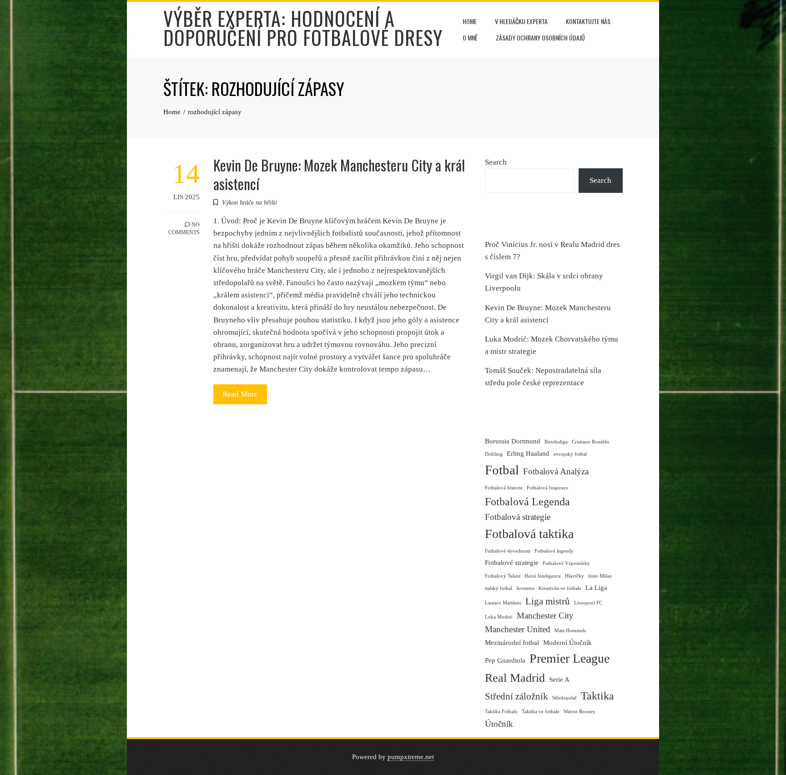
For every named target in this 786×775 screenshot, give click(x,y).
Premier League (569, 658)
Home (470, 21)
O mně (470, 37)
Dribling (494, 454)
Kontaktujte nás (588, 21)
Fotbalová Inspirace (547, 487)
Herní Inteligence (542, 576)
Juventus (525, 588)
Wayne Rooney (579, 711)
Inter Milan (600, 576)
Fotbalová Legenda (527, 502)
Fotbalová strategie (517, 517)
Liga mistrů (547, 601)
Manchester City (545, 615)
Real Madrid (515, 677)
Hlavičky (574, 576)
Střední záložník (516, 696)
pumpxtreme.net (411, 756)
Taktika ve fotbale (540, 711)
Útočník (499, 724)
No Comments (184, 228)
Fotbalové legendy (554, 551)
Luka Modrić (499, 616)
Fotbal (502, 470)
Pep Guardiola (505, 660)
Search (496, 162)
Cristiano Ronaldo (591, 441)
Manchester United (517, 629)
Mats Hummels (570, 630)
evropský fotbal (570, 454)
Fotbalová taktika (529, 534)
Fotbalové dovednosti (507, 551)
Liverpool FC (588, 602)
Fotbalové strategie (512, 562)
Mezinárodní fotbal (512, 642)
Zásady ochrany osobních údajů (540, 37)
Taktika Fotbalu (501, 711)
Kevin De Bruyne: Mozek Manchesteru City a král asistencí (339, 174)
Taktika (597, 696)
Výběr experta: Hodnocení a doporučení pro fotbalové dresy (303, 27)
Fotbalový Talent (502, 576)
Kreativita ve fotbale (560, 588)
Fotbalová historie (504, 487)
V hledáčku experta (521, 21)
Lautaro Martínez (503, 602)
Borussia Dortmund (512, 441)
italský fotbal (498, 588)
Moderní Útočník (567, 642)
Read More (240, 394)
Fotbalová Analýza (556, 471)
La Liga (596, 587)
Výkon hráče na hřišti (249, 202)
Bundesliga (556, 441)
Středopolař (564, 697)
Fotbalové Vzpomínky (566, 563)
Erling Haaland (528, 453)
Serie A (559, 679)
